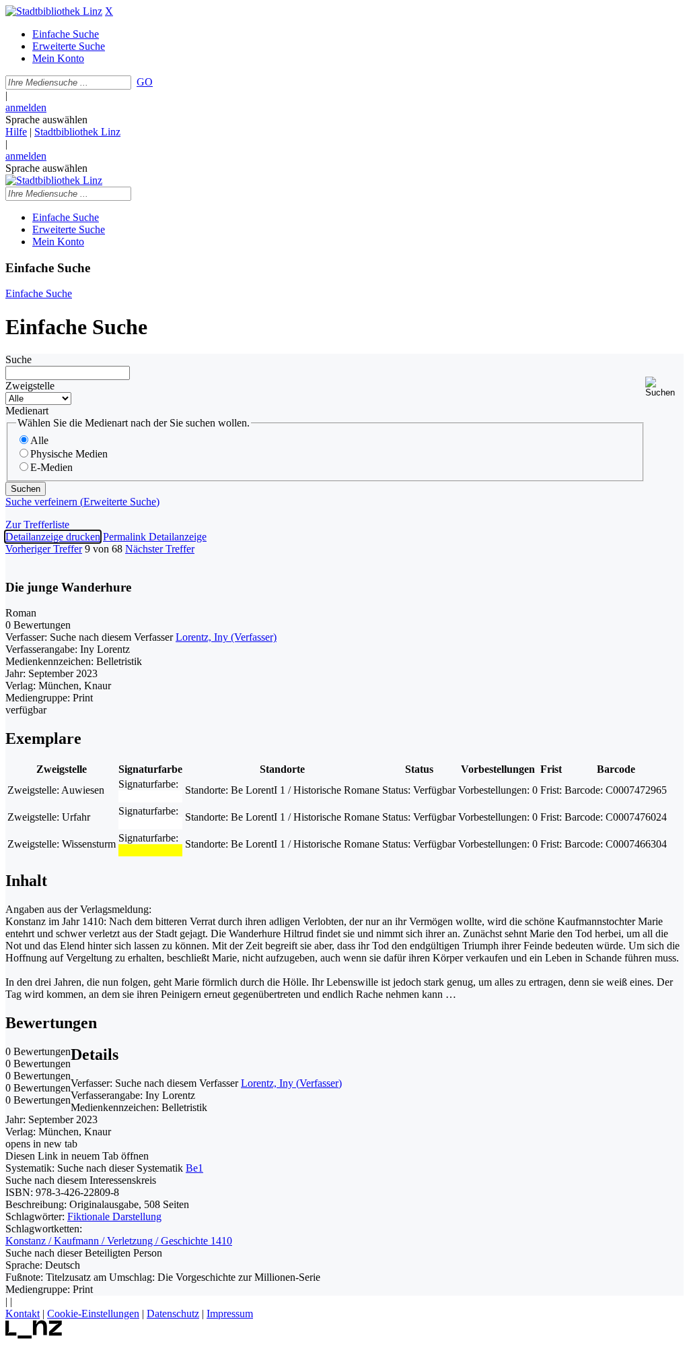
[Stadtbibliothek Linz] (53, 11)
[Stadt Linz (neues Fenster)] (34, 1335)
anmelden (25, 107)
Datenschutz (173, 1313)
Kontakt (22, 1313)
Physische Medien (69, 454)
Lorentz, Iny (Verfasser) (226, 637)
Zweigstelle (30, 385)
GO (145, 82)
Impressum (230, 1313)
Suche (18, 359)
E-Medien (51, 467)
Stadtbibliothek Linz (77, 131)
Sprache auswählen (46, 119)
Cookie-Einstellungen (93, 1313)
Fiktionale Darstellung (114, 1216)
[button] (664, 387)
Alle (39, 440)
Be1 (194, 1168)
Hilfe (16, 131)
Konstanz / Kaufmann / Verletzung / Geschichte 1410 (118, 1240)
